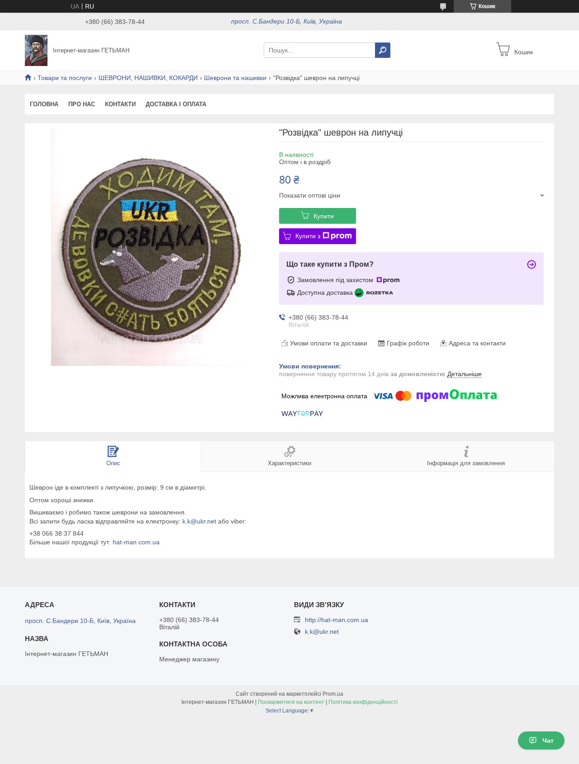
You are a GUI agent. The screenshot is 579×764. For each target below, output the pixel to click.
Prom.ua (333, 694)
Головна (44, 104)
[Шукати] (382, 50)
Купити (323, 216)
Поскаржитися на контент (291, 702)
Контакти (120, 104)
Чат (548, 740)
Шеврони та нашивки (235, 77)
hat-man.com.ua (136, 542)
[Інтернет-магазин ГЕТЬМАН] (36, 49)
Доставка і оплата (176, 104)
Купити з (307, 236)
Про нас (81, 104)
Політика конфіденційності (363, 702)
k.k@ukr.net (199, 521)
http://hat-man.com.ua (336, 619)
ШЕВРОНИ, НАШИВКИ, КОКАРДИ (148, 77)
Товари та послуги (65, 77)
